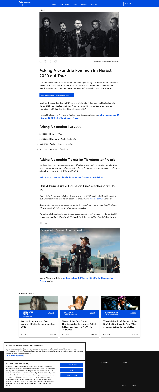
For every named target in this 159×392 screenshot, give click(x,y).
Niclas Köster (25, 335)
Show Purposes (72, 375)
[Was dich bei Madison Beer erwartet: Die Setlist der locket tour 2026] (38, 307)
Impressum (105, 362)
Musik (53, 4)
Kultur (84, 4)
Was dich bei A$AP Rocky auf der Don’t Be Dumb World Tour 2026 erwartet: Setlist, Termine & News (120, 324)
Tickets (128, 4)
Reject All (72, 370)
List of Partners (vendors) (15, 356)
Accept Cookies (72, 365)
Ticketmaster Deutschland (102, 61)
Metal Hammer (96, 198)
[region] (44, 365)
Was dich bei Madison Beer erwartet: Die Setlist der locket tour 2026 (38, 324)
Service (94, 4)
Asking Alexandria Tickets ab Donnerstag (56, 95)
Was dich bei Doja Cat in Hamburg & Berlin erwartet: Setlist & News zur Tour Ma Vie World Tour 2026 (79, 325)
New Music (64, 4)
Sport (75, 4)
